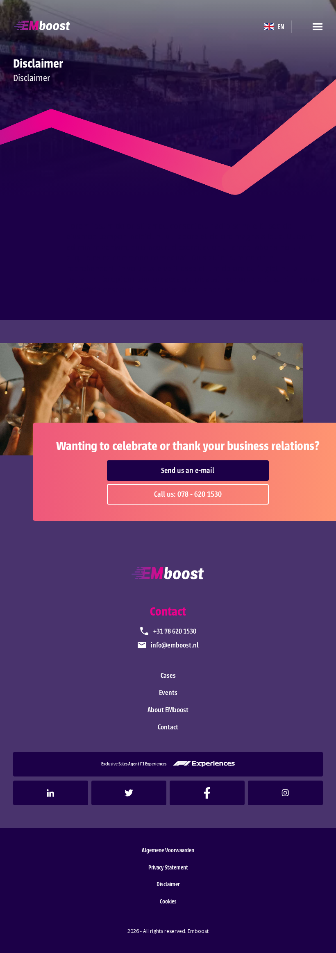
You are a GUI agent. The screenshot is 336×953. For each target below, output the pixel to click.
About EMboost (168, 710)
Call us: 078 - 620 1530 (188, 494)
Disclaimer (168, 884)
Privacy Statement (168, 867)
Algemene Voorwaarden (168, 850)
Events (168, 692)
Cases (168, 675)
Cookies (168, 901)
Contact (168, 727)
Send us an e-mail (187, 470)
